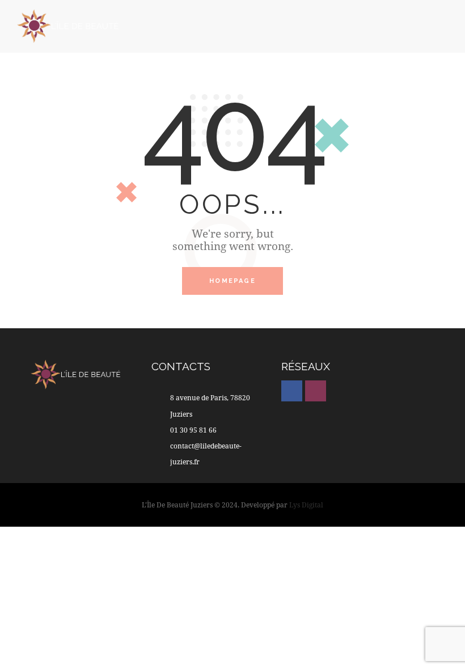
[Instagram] (315, 390)
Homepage (232, 281)
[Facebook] (291, 390)
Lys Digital (306, 504)
